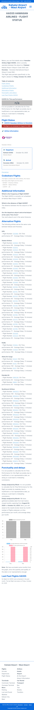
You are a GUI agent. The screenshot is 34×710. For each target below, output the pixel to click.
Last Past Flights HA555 (10, 95)
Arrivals (4, 671)
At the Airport (21, 676)
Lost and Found (7, 692)
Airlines (19, 669)
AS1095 (15, 282)
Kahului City (6, 697)
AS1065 (15, 268)
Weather (4, 694)
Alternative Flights (8, 90)
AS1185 (15, 324)
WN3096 (16, 447)
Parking (4, 690)
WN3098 (16, 456)
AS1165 (15, 315)
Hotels (19, 671)
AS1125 (15, 296)
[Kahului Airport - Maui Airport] (4, 7)
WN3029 (16, 419)
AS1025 (15, 250)
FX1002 (15, 345)
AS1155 (15, 310)
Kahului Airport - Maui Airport (18, 6)
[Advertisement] (17, 41)
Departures (5, 673)
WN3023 (16, 391)
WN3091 (15, 428)
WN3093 (16, 438)
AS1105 (15, 287)
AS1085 (15, 278)
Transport (20, 683)
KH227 (15, 359)
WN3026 (16, 405)
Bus (18, 685)
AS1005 (15, 243)
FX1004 (15, 350)
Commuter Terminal (8, 683)
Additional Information (9, 88)
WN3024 (16, 396)
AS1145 (15, 305)
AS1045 (15, 259)
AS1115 (15, 292)
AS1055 (15, 264)
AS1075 (15, 273)
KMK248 (15, 377)
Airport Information (23, 678)
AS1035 (15, 254)
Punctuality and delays (9, 93)
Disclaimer (20, 704)
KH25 (15, 363)
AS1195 (15, 329)
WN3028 (16, 414)
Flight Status (6, 83)
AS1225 (15, 336)
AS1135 (15, 301)
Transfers (20, 692)
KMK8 (15, 382)
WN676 (15, 461)
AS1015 (15, 247)
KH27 (14, 368)
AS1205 (15, 333)
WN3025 (16, 401)
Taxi (18, 687)
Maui (3, 699)
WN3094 (16, 442)
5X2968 (15, 234)
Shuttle (19, 690)
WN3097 (15, 452)
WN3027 (15, 410)
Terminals (5, 680)
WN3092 (16, 433)
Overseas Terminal (8, 685)
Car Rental (20, 680)
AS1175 (15, 319)
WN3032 (16, 424)
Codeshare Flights (8, 86)
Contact (26, 704)
